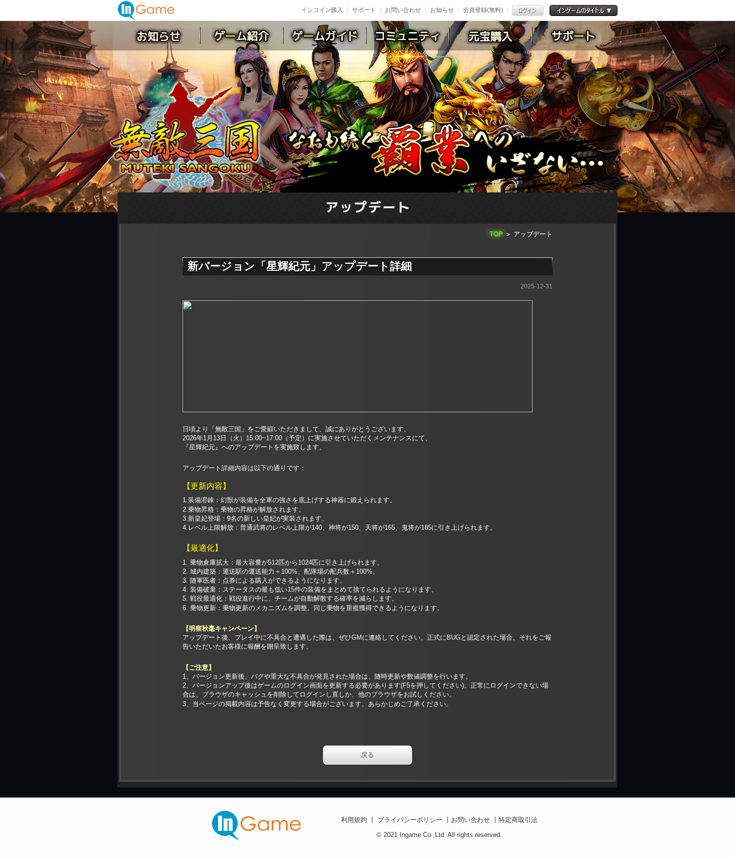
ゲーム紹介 (242, 35)
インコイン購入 (322, 9)
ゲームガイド (325, 35)
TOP (496, 234)
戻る (367, 755)
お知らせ (442, 9)
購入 (491, 35)
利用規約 (355, 820)
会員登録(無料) (483, 9)
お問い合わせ (403, 9)
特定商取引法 (518, 820)
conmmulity (408, 35)
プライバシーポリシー (410, 820)
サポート (364, 9)
